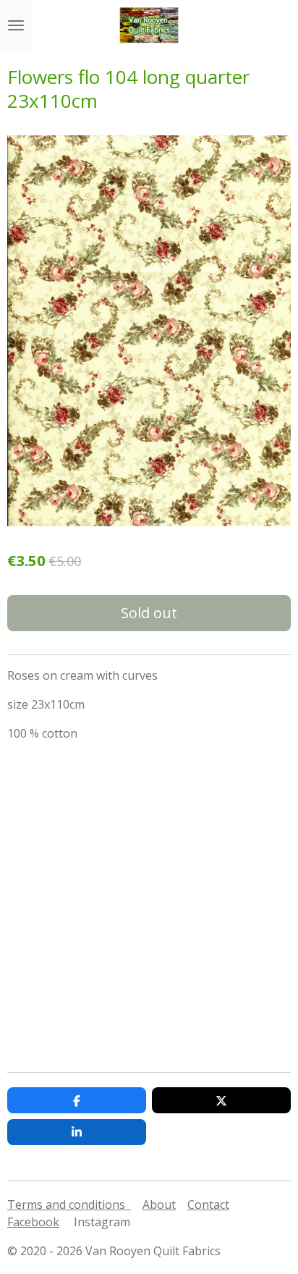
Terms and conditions (69, 1204)
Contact (208, 1204)
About (159, 1204)
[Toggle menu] (16, 25)
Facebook (33, 1222)
